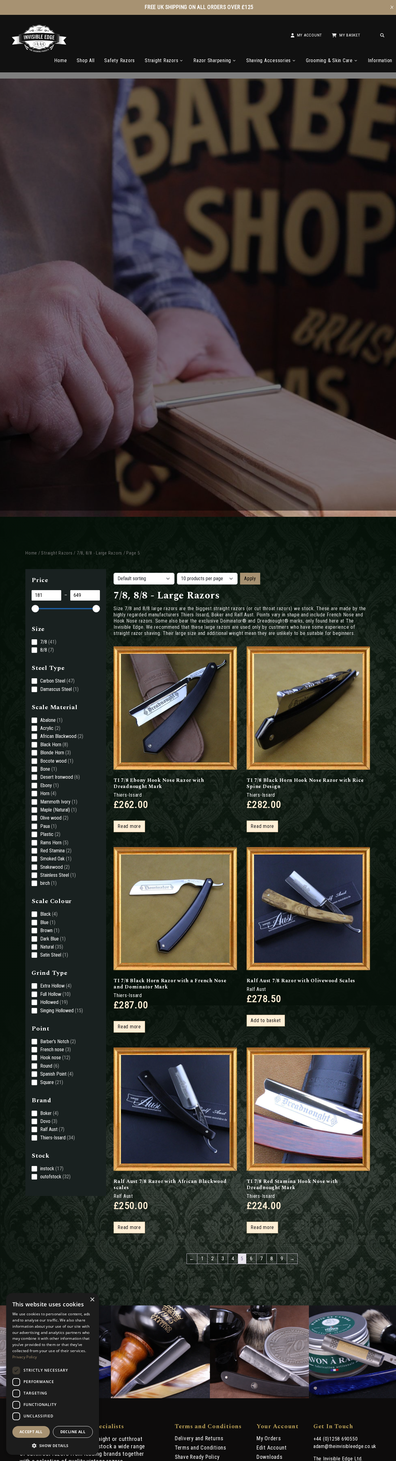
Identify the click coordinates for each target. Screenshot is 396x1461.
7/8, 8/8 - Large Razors (99, 553)
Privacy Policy (24, 1357)
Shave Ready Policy (197, 1457)
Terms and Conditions (200, 1448)
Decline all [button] (72, 1431)
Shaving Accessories (268, 60)
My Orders (268, 1438)
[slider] (35, 608)
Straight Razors (161, 60)
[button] (52, 1445)
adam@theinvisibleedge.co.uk (344, 1446)
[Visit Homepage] (39, 51)
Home (60, 60)
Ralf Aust (256, 989)
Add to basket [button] (266, 1020)
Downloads (269, 1457)
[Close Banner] (392, 7)
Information (380, 60)
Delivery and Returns (199, 1438)
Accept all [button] (31, 1431)
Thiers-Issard (128, 795)
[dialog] (52, 1374)
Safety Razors (119, 60)
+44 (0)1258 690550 (335, 1439)
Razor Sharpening (212, 60)
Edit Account (271, 1448)
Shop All (85, 60)
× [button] (92, 1299)
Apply (250, 578)
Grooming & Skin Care (329, 60)
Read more (129, 826)
